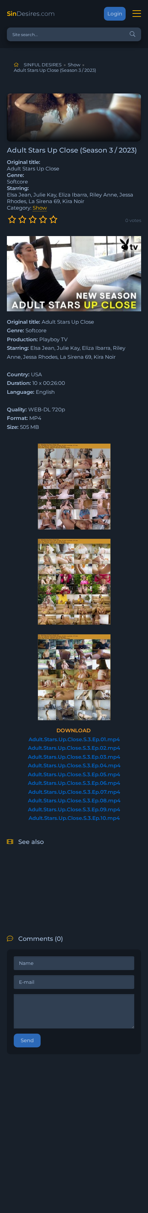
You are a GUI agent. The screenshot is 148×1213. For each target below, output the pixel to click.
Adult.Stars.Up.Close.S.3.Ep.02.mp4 (74, 748)
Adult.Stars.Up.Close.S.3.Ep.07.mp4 (74, 792)
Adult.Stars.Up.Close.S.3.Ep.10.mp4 (74, 818)
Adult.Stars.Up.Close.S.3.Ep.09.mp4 (74, 809)
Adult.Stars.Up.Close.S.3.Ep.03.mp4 (74, 757)
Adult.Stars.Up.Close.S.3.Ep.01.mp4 (74, 739)
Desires (31, 14)
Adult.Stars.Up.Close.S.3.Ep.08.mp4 (74, 800)
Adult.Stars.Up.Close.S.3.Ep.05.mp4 (74, 774)
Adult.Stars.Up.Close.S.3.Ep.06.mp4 (74, 783)
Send (27, 1040)
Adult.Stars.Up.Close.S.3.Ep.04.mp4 (74, 765)
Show (40, 207)
